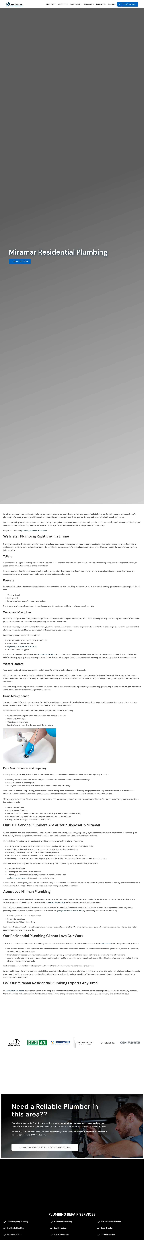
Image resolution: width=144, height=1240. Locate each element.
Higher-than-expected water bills (22, 646)
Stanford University (46, 654)
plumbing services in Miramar (34, 530)
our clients (106, 943)
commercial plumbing (55, 902)
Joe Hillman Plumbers (15, 990)
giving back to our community (70, 910)
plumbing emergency (18, 878)
